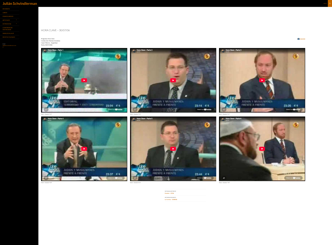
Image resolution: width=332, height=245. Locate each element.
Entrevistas (7, 24)
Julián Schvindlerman (20, 3)
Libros (5, 12)
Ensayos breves (8, 16)
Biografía (6, 9)
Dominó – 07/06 (170, 192)
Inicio (325, 3)
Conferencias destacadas (7, 28)
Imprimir (302, 39)
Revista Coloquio (9, 37)
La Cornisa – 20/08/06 (171, 198)
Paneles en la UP (8, 33)
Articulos (6, 20)
